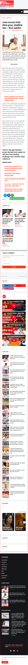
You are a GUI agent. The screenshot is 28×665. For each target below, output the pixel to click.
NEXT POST (4, 276)
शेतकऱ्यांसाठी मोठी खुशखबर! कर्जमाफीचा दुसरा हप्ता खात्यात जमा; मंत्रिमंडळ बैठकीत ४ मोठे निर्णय (17, 486)
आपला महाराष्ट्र (4, 560)
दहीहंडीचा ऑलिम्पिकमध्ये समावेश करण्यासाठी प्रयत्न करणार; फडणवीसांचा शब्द (17, 414)
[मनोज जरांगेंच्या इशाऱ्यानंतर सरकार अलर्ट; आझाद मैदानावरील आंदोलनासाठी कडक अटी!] (5, 596)
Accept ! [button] (5, 662)
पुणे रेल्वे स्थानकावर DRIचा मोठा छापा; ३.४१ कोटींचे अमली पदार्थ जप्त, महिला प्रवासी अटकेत (17, 379)
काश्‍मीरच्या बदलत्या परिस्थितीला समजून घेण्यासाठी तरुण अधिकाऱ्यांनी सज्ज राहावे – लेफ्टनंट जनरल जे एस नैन (14, 168)
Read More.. (5, 225)
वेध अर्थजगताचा (4, 575)
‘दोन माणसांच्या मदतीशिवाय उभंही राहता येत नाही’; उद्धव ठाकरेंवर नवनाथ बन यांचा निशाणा (18, 371)
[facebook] (10, 651)
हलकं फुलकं (4, 577)
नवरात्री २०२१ (4, 564)
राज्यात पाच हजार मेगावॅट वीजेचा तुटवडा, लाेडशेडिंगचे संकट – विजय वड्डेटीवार (12, 25)
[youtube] (14, 651)
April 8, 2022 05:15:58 (17, 30)
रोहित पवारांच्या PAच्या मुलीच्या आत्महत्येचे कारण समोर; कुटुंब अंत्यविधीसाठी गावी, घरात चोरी (17, 400)
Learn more (4, 659)
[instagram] (17, 651)
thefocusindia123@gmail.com (16, 646)
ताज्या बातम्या (4, 562)
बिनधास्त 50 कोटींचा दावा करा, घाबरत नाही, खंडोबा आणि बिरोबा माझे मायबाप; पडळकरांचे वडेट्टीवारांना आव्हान (14, 98)
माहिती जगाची (4, 569)
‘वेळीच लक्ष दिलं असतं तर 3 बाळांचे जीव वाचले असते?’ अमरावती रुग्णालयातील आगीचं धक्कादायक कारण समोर (17, 429)
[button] (22, 11)
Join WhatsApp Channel (18, 198)
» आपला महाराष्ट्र (8, 17)
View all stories (22, 511)
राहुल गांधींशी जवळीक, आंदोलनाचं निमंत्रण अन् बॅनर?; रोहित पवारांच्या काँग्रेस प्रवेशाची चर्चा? (17, 393)
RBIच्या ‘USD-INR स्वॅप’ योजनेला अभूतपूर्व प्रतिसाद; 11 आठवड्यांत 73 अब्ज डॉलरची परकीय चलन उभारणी (17, 443)
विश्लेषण (3, 573)
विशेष (3, 571)
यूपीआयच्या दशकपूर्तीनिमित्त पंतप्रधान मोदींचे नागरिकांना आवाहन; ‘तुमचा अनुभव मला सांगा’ (17, 422)
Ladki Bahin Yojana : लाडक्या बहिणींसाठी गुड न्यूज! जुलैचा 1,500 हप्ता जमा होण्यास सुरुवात (17, 386)
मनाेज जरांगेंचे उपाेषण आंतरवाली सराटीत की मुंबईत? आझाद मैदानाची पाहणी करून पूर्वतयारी (17, 493)
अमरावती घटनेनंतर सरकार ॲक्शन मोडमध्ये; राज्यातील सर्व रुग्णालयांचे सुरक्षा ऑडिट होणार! (17, 357)
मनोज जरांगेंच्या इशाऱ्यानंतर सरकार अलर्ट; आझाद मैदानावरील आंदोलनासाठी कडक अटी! (17, 364)
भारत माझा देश (4, 566)
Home (3, 17)
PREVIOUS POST (22, 276)
